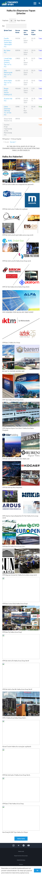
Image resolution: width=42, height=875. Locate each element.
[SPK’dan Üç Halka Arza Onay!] (21, 619)
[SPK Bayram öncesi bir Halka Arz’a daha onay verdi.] (21, 562)
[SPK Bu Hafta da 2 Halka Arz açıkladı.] (21, 198)
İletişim (21, 864)
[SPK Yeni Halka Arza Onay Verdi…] (21, 387)
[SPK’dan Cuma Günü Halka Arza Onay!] (21, 591)
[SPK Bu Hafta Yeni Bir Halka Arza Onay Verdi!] (21, 676)
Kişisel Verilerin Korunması (21, 855)
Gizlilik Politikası (21, 860)
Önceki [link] (7, 142)
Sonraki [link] (12, 142)
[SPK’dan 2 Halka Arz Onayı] (21, 330)
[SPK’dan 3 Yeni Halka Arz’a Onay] (21, 791)
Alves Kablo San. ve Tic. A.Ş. (8, 82)
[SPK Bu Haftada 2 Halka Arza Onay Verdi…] (21, 762)
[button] (39, 3)
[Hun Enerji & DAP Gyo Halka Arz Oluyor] (21, 819)
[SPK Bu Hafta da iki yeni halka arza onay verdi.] (21, 224)
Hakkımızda (21, 851)
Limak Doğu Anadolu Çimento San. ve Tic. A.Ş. (8, 62)
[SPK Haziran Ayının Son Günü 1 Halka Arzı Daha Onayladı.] (21, 416)
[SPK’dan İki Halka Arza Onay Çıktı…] (21, 533)
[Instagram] (13, 845)
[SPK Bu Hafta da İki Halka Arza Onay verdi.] (21, 250)
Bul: (3, 26)
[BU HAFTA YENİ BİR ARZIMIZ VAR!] (21, 358)
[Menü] (35, 3)
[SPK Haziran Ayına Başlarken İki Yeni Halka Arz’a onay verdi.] (21, 504)
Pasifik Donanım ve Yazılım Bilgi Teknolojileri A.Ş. (8, 42)
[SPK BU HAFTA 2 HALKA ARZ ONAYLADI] (21, 446)
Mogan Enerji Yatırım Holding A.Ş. (8, 91)
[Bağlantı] (10, 3)
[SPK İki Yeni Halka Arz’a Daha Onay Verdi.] (21, 276)
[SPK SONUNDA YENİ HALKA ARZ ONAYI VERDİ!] (21, 302)
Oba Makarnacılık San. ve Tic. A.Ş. (8, 73)
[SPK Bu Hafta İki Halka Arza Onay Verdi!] (21, 648)
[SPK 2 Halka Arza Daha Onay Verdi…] (21, 705)
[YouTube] (28, 845)
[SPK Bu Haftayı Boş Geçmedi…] (21, 474)
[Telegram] (23, 845)
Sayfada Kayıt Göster (13, 20)
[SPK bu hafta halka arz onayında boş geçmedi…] (21, 172)
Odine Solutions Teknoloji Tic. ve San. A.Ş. (8, 111)
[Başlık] (18, 845)
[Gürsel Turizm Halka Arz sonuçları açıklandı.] (21, 734)
